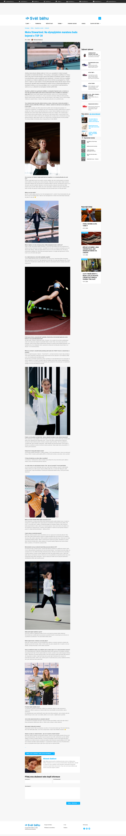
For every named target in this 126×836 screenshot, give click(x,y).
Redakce (65, 827)
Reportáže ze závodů (39, 28)
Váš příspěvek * (28, 786)
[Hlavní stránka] (36, 18)
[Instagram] (87, 828)
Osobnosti (47, 28)
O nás (65, 824)
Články (32, 28)
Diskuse (83, 23)
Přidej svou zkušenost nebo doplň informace (38, 753)
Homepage (27, 28)
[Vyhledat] (99, 18)
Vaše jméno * (27, 779)
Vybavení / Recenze (72, 23)
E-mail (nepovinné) (56, 779)
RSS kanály (85, 824)
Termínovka (38, 23)
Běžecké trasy (49, 23)
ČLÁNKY (27, 23)
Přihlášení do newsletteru (49, 827)
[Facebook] (84, 828)
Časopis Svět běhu (94, 23)
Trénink (59, 23)
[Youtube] (89, 828)
